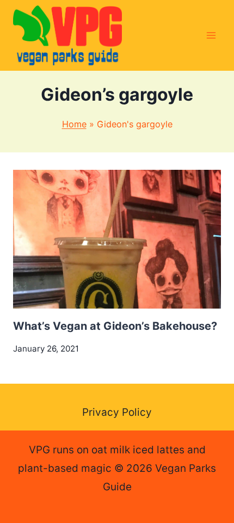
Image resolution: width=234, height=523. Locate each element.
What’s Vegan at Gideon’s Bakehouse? (115, 326)
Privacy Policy (117, 412)
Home (74, 124)
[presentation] (117, 239)
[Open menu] (211, 35)
